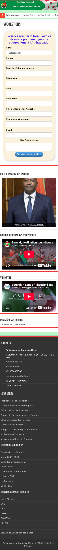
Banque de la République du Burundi (19, 429)
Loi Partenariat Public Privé (14, 471)
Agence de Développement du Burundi (20, 415)
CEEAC (4, 523)
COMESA (5, 518)
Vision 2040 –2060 (10, 457)
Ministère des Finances (12, 424)
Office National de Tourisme (14, 410)
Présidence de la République (15, 400)
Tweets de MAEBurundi (13, 324)
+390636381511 (14, 366)
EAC (3, 504)
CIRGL (4, 513)
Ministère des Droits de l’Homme (16, 439)
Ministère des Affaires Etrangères (17, 405)
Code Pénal (6, 486)
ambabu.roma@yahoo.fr (18, 376)
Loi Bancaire (7, 481)
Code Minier (7, 466)
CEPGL (4, 508)
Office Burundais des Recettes (15, 420)
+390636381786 (14, 361)
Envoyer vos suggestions (29, 154)
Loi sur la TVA (7, 476)
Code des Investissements (13, 462)
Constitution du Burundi (12, 452)
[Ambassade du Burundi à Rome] (29, 5)
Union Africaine (8, 499)
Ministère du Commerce (12, 434)
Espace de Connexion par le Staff (17, 532)
